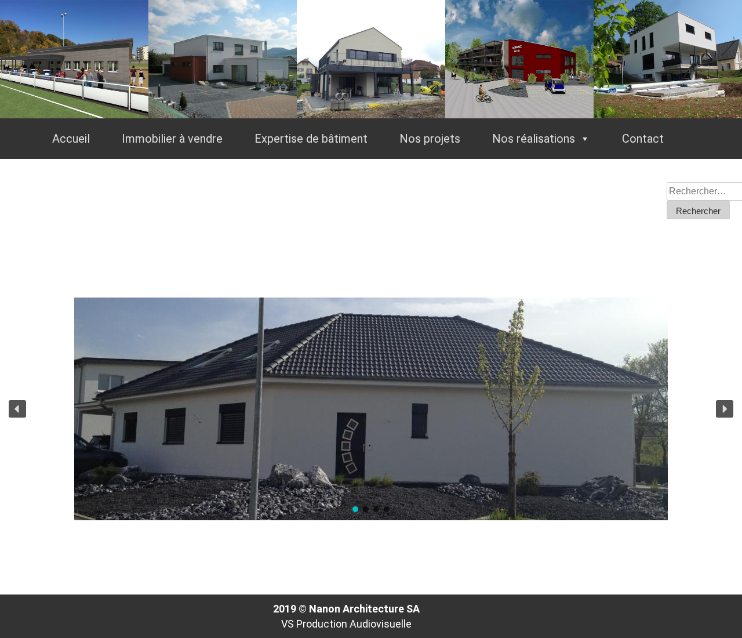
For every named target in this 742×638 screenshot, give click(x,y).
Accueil (71, 139)
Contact (643, 139)
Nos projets (429, 139)
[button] (17, 409)
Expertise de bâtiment (311, 139)
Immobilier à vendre (172, 139)
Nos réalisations (533, 139)
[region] (371, 409)
